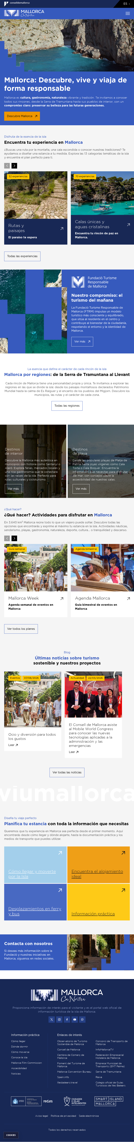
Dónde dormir (19, 1046)
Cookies (11, 1135)
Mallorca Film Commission (26, 1062)
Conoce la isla (19, 1057)
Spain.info (63, 1077)
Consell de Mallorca (68, 1049)
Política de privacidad (63, 1116)
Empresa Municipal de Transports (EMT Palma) (110, 1065)
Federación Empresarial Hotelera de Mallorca (110, 1056)
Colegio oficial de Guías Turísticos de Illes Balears (110, 1084)
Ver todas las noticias (67, 772)
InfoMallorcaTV (105, 1049)
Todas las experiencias (22, 256)
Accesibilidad (19, 1068)
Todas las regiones (67, 405)
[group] (35, 208)
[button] (14, 166)
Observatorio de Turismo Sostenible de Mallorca (72, 1043)
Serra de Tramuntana (108, 1071)
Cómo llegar (18, 1041)
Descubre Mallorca (19, 116)
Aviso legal (41, 1116)
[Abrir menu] (128, 13)
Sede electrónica (89, 1116)
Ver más (79, 341)
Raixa (99, 1077)
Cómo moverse (20, 1052)
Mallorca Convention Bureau (74, 1071)
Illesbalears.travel (67, 1082)
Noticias (16, 1073)
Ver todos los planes (21, 629)
